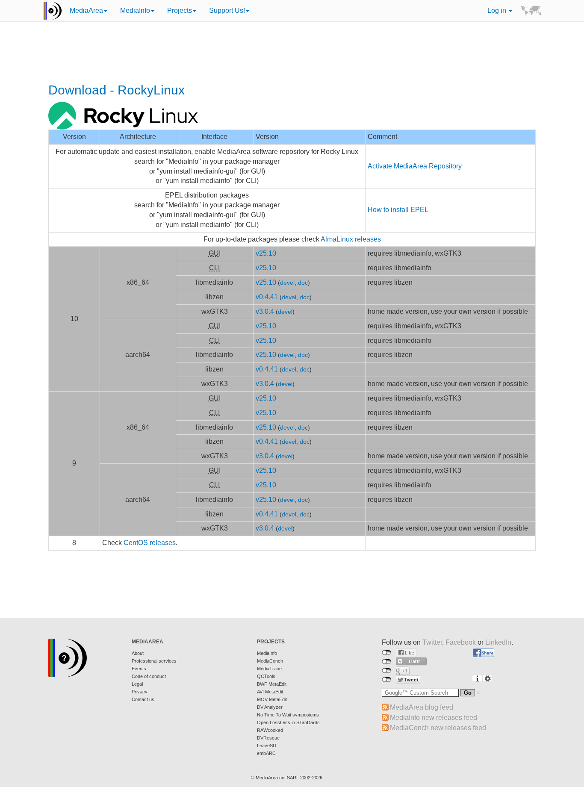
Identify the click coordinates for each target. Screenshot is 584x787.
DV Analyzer (270, 707)
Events (139, 668)
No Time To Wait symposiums (288, 714)
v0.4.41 (267, 297)
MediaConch (270, 660)
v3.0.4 (265, 311)
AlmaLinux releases (351, 239)
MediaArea (86, 10)
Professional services (154, 660)
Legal (137, 684)
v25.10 (266, 253)
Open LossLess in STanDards (288, 722)
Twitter (432, 642)
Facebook (460, 642)
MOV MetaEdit (272, 699)
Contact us (143, 699)
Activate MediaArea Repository (415, 166)
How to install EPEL (398, 209)
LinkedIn (498, 642)
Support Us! (227, 10)
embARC (266, 753)
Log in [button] (497, 10)
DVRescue (268, 737)
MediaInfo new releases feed (433, 717)
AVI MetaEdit (270, 691)
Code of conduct (149, 676)
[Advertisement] (292, 53)
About (138, 653)
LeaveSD (266, 745)
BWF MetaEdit (271, 684)
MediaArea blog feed (421, 707)
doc (303, 283)
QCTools (266, 676)
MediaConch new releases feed (438, 727)
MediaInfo (135, 10)
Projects (179, 10)
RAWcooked (270, 730)
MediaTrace (269, 668)
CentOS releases (150, 542)
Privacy (139, 691)
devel (287, 283)
